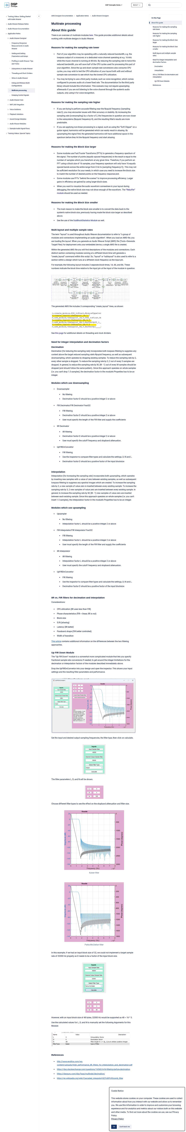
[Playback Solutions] (8, 114)
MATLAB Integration (17, 105)
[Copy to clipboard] (50, 30)
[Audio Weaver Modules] (8, 124)
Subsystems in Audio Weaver (22, 69)
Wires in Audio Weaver (20, 78)
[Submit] (149, 5)
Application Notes (14, 34)
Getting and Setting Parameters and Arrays (20, 54)
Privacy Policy (117, 1119)
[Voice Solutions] (8, 109)
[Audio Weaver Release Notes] (6, 24)
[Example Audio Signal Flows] (8, 129)
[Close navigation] (39, 16)
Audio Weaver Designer (18, 38)
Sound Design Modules (18, 119)
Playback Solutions (16, 114)
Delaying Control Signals (20, 95)
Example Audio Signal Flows (20, 128)
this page (59, 333)
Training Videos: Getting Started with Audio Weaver (19, 18)
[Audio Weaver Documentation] (6, 29)
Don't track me (125, 1127)
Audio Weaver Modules (18, 124)
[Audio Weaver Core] (8, 100)
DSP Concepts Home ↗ (113, 5)
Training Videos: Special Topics (19, 133)
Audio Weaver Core (16, 100)
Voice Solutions (15, 109)
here (91, 35)
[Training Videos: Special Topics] (6, 133)
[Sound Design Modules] (8, 119)
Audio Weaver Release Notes (18, 24)
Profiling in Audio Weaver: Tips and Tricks (22, 62)
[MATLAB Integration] (8, 105)
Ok (114, 1127)
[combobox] (164, 5)
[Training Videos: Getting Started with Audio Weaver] (6, 17)
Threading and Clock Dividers (22, 73)
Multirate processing (19, 90)
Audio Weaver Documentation (18, 29)
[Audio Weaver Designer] (8, 38)
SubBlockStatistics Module (85, 220)
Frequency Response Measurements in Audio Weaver (20, 46)
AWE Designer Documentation (62, 16)
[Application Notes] (6, 34)
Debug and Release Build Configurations (20, 84)
